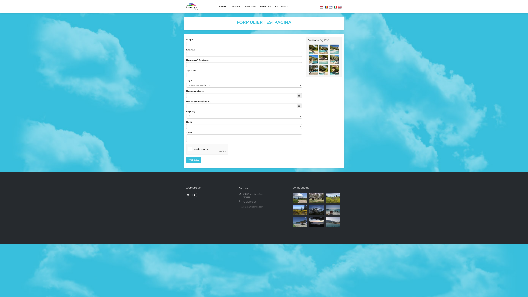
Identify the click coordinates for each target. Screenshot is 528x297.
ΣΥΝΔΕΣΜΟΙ (265, 6)
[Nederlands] (321, 7)
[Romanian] (326, 7)
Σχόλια (189, 132)
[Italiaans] (335, 7)
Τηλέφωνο (191, 70)
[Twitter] (188, 195)
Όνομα (189, 39)
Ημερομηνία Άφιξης (195, 91)
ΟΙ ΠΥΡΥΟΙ (235, 6)
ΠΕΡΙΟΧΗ (222, 6)
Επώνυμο (190, 50)
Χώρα (189, 80)
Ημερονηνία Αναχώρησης (198, 101)
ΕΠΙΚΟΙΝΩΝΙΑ (281, 6)
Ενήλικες (190, 111)
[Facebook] (194, 195)
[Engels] (340, 7)
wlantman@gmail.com (252, 207)
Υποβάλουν (193, 160)
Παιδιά (189, 122)
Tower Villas (250, 6)
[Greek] (330, 7)
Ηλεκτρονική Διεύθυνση (197, 60)
